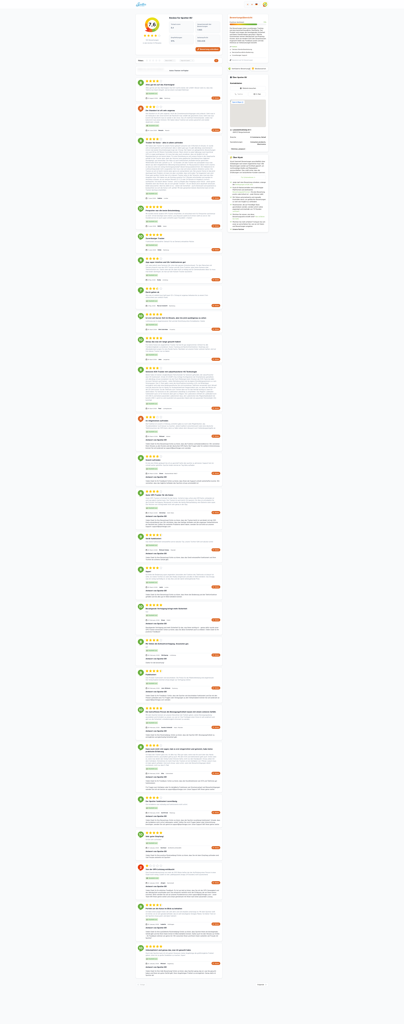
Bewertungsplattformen (241, 192)
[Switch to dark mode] (252, 4)
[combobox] (170, 60)
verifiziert (236, 211)
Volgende (260, 984)
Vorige (142, 984)
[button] (248, 228)
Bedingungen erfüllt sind (244, 184)
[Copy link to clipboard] (247, 4)
